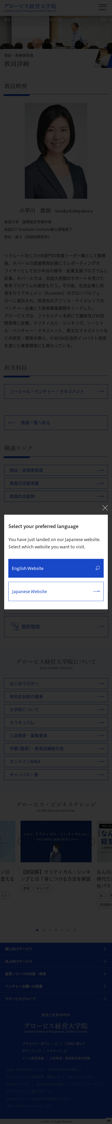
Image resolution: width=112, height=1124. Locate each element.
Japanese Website (29, 591)
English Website (27, 568)
